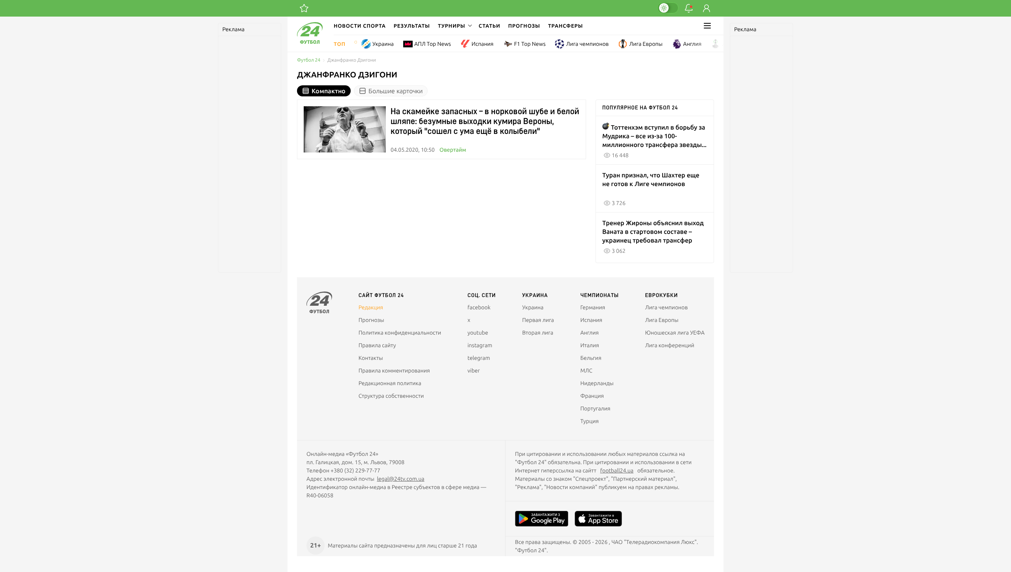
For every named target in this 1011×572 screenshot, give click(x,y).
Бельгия (590, 358)
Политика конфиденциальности (400, 332)
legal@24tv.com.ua (400, 479)
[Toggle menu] (707, 25)
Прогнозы (524, 26)
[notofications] (689, 8)
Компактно (329, 90)
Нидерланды (596, 383)
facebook (479, 307)
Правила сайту (377, 345)
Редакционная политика (390, 383)
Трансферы (565, 26)
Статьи (489, 26)
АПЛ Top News (432, 44)
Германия (592, 307)
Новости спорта (360, 26)
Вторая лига (537, 332)
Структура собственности (391, 396)
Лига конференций (669, 345)
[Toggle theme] (667, 7)
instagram (480, 345)
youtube (478, 332)
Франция (592, 396)
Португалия (595, 408)
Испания (483, 44)
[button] (454, 25)
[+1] (304, 8)
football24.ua (616, 470)
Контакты (371, 358)
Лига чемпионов (587, 44)
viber (474, 370)
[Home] (310, 41)
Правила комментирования (394, 370)
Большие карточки (395, 90)
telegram (479, 358)
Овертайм (453, 150)
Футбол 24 (308, 60)
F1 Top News (530, 44)
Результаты (412, 26)
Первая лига (538, 320)
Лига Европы (645, 44)
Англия (692, 44)
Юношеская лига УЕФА (675, 332)
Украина (383, 44)
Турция (589, 421)
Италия (589, 345)
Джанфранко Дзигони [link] (351, 60)
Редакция (371, 307)
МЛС (586, 370)
